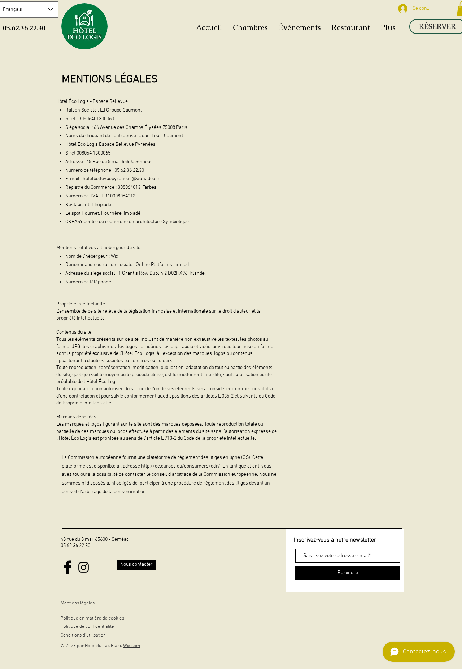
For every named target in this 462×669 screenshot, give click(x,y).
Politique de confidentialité (87, 627)
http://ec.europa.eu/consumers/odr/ (180, 466)
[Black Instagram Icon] (84, 567)
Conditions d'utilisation (83, 635)
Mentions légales (78, 603)
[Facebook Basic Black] (68, 567)
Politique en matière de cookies (93, 618)
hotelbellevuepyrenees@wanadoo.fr (121, 179)
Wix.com (131, 646)
